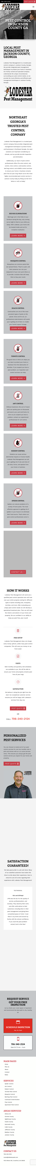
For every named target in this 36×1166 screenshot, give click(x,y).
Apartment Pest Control (12, 1104)
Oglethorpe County (10, 1119)
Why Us (7, 1066)
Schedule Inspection (18, 1027)
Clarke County (9, 1121)
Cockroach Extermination (12, 1099)
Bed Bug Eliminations (18, 214)
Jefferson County (10, 1129)
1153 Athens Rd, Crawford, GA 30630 (14, 1160)
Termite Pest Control (11, 1091)
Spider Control (18, 501)
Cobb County (8, 1127)
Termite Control (18, 356)
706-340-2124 (5, 1)
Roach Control (18, 308)
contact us (17, 572)
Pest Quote (28, 1)
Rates (6, 1074)
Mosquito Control (18, 261)
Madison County (9, 1132)
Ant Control (18, 404)
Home (6, 1064)
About (6, 1069)
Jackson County (9, 1135)
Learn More (17, 236)
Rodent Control (18, 451)
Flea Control (8, 1102)
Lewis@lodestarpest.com (11, 1157)
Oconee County (9, 1116)
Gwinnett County (10, 1124)
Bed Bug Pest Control (11, 1097)
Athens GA (8, 1114)
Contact (7, 1072)
